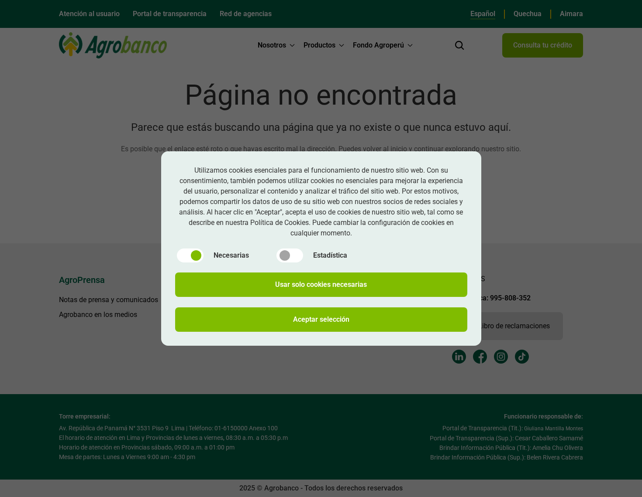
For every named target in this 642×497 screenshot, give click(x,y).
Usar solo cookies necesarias (321, 284)
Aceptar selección (321, 319)
